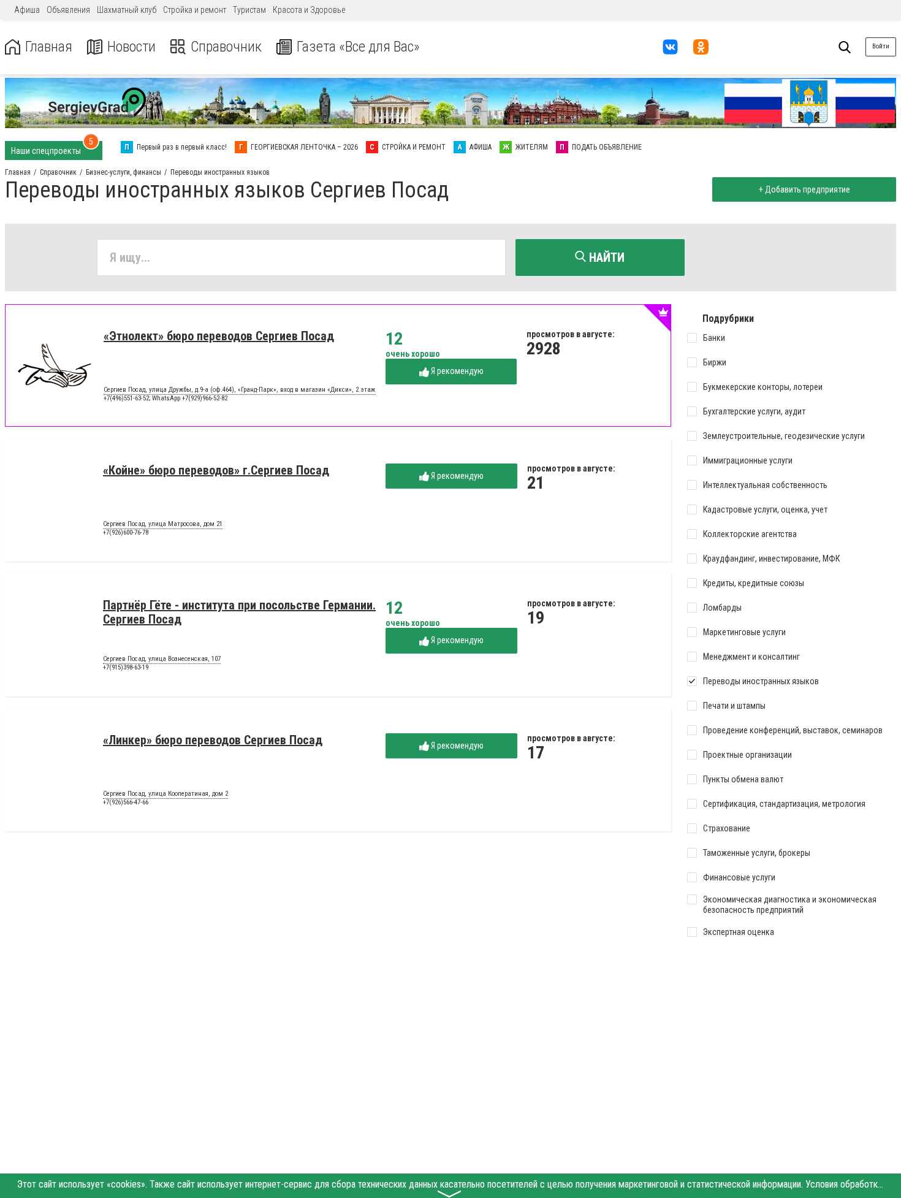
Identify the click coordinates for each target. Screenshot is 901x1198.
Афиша (27, 10)
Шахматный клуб (126, 10)
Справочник (226, 47)
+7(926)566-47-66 (125, 802)
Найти (605, 257)
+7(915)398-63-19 (125, 667)
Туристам (249, 10)
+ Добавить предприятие (804, 189)
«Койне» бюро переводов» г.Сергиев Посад (216, 470)
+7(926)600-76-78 (125, 532)
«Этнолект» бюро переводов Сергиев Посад (219, 336)
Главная (48, 47)
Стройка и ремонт (194, 10)
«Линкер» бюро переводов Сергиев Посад (212, 740)
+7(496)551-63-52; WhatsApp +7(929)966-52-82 (165, 398)
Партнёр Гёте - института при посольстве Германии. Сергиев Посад (239, 612)
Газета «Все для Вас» (358, 47)
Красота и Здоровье (309, 10)
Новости (131, 47)
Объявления (68, 10)
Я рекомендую (456, 371)
